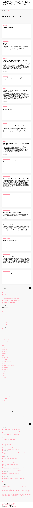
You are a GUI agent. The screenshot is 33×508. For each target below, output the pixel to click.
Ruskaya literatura (5, 394)
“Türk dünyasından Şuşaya (8, 27)
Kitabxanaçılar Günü (14, 489)
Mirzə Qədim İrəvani (18, 489)
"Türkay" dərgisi (4, 345)
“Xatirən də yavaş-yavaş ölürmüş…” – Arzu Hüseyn (12, 455)
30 (19, 417)
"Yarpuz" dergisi (4, 349)
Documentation (4, 312)
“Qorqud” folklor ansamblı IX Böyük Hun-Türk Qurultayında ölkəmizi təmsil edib (17, 480)
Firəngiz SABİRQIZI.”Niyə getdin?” (10, 240)
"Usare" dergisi (4, 347)
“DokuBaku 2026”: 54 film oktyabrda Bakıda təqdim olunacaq (14, 478)
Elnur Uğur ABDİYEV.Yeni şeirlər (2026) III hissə (12, 300)
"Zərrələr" (3, 355)
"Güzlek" (3, 335)
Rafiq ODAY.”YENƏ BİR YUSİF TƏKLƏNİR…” (12, 473)
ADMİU (20, 486)
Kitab (9, 489)
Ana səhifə (3, 363)
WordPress (14, 506)
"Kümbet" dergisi (5, 341)
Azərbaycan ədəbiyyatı (7, 194)
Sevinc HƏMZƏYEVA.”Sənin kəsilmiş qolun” (12, 212)
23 (19, 416)
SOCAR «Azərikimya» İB (6, 396)
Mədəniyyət (5, 25)
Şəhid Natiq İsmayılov (18, 494)
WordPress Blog (4, 322)
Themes (3, 320)
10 (23, 413)
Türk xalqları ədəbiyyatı (6, 400)
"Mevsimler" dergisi (5, 343)
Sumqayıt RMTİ (4, 398)
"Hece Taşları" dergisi (5, 339)
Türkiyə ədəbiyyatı (5, 404)
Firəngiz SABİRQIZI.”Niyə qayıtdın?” (10, 224)
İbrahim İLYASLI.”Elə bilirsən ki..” (9, 302)
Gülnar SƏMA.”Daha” (7, 444)
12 (2, 415)
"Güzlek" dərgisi (4, 337)
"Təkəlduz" (3, 486)
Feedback (3, 314)
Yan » (30, 420)
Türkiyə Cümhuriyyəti (5, 402)
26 (2, 417)
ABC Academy (4, 359)
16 (19, 415)
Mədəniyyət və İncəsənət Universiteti (25, 489)
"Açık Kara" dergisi (5, 329)
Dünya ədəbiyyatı (5, 373)
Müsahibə (3, 386)
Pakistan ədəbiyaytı (5, 388)
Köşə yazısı (4, 381)
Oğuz (24, 490)
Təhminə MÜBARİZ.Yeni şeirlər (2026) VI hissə (11, 449)
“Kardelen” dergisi (5, 357)
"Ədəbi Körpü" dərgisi (5, 333)
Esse (25, 487)
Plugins (3, 316)
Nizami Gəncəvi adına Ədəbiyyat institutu (12, 490)
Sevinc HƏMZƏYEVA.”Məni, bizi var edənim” (12, 196)
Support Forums (4, 318)
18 (27, 415)
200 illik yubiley (16, 486)
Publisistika (4, 392)
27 (6, 417)
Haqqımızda (4, 379)
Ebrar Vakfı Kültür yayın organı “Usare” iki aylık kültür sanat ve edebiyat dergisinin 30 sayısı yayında (15, 78)
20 (6, 416)
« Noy (3, 420)
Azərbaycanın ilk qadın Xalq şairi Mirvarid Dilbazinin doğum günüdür (15, 470)
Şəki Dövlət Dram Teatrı (20, 495)
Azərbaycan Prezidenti (5, 369)
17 (23, 415)
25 (27, 416)
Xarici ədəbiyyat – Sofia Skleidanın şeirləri (11, 464)
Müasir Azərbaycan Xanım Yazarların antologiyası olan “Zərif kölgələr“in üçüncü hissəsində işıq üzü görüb (15, 44)
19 (2, 416)
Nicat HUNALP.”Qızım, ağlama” (9, 447)
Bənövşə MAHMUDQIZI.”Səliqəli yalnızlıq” (11, 256)
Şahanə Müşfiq (23, 492)
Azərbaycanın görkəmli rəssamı (25, 486)
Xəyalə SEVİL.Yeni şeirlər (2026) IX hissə (10, 458)
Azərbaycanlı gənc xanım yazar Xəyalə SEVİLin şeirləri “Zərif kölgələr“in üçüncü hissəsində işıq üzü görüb (15, 61)
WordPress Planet (5, 324)
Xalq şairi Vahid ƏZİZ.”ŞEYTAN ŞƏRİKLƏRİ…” (12, 429)
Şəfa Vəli (8, 494)
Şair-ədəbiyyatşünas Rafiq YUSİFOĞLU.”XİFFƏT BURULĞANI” (16, 178)
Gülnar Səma (6, 489)
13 (6, 415)
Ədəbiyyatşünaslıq (5, 377)
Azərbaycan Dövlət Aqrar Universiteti (8, 365)
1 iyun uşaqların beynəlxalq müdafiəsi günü (9, 486)
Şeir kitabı (3, 494)
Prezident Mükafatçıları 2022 (7, 390)
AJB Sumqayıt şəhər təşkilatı (6, 361)
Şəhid (13, 494)
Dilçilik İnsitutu (4, 371)
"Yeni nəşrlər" (4, 351)
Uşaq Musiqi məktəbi (25, 491)
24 (23, 416)
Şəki (23, 494)
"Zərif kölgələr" (4, 353)
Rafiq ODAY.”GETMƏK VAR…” (9, 475)
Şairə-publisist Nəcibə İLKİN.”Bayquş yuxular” (11, 298)
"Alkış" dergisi (4, 331)
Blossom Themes (7, 506)
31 (23, 417)
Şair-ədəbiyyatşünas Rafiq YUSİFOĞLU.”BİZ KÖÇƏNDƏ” (13, 296)
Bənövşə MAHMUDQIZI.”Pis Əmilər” (10, 273)
